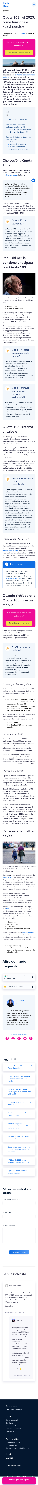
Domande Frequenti (13, 1429)
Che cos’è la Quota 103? (17, 120)
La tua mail (7, 1212)
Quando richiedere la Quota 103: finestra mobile (18, 138)
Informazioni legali (13, 1442)
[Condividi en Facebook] (7, 1040)
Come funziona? (12, 1420)
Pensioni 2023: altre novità (18, 149)
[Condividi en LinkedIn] (13, 1040)
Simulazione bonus (13, 1426)
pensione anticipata (10, 175)
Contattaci (10, 1432)
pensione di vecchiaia (13, 578)
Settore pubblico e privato (20, 142)
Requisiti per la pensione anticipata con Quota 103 (15, 126)
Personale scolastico (18, 144)
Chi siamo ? (10, 1423)
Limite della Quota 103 (19, 132)
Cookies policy (11, 1445)
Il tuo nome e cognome (11, 1199)
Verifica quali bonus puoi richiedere (19, 1481)
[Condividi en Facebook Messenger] (19, 1040)
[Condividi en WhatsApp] (31, 1040)
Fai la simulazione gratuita (19, 623)
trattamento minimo (10, 551)
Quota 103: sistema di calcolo (19, 129)
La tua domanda (9, 1225)
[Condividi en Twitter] (25, 1040)
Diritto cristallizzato (17, 147)
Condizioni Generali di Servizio (17, 1448)
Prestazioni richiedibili (14, 1409)
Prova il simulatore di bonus (19, 52)
